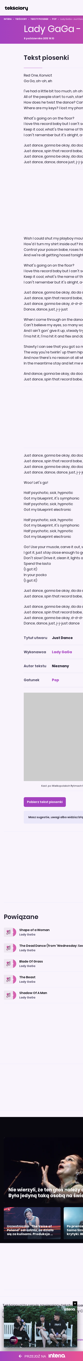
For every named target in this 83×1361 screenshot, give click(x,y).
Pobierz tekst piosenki (45, 802)
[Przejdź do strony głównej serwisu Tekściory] (16, 8)
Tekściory (21, 19)
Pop (54, 19)
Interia (8, 19)
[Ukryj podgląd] (75, 1303)
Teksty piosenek (39, 19)
